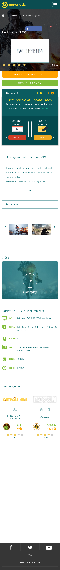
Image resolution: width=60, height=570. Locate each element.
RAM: (12, 338)
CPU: (11, 327)
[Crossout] (44, 422)
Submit (17, 137)
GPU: (11, 347)
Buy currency (30, 83)
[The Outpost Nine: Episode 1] (15, 422)
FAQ (30, 555)
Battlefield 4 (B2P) (31, 16)
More (45, 109)
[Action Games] (15, 409)
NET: (11, 368)
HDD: (11, 359)
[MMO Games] (48, 409)
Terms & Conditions (30, 562)
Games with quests (30, 74)
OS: (10, 318)
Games (14, 16)
